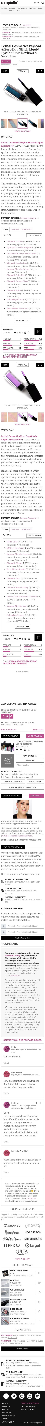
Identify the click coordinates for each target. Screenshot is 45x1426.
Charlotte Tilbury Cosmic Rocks (21, 253)
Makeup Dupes (12, 9)
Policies (5, 1409)
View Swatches (22, 320)
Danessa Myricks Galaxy (18, 268)
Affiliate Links (25, 61)
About (5, 1403)
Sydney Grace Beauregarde (19, 247)
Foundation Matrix (22, 9)
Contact (6, 1406)
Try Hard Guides (28, 1406)
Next (42, 71)
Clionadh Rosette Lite (17, 262)
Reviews (6, 61)
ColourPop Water (15, 299)
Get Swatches (22, 938)
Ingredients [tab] (27, 229)
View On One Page (22, 131)
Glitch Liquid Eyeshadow (29, 741)
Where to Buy (35, 736)
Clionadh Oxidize (15, 241)
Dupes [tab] (5, 229)
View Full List (23, 1259)
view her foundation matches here (17, 835)
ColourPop (7, 36)
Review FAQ (36, 795)
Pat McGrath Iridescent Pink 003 (22, 596)
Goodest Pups (27, 1409)
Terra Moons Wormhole (17, 308)
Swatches (32, 8)
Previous (38, 71)
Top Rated (29, 760)
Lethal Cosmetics (16, 355)
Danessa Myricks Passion (18, 553)
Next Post (38, 729)
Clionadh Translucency (17, 587)
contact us (15, 975)
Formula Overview (28, 218)
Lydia (13, 1047)
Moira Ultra (12, 541)
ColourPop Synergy (16, 614)
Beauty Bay (31, 355)
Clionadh (6, 32)
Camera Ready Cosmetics (15, 357)
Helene (14, 1103)
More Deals (22, 1348)
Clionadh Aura (13, 578)
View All (27, 25)
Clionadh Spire (14, 290)
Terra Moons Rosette (16, 569)
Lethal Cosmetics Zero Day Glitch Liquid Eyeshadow (19, 438)
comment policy (12, 955)
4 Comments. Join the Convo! (18, 704)
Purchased (37, 61)
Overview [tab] (15, 229)
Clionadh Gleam (14, 563)
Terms (5, 1419)
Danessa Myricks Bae (16, 605)
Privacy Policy (8, 1416)
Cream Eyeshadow (18, 722)
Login (36, 3)
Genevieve (16, 1072)
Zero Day (8, 635)
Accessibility (8, 1422)
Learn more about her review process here (21, 840)
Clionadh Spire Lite (16, 275)
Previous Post (8, 729)
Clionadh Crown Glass (17, 281)
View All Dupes (34, 235)
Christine (5, 65)
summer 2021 (17, 725)
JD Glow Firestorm (15, 547)
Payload (8, 329)
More (40, 8)
